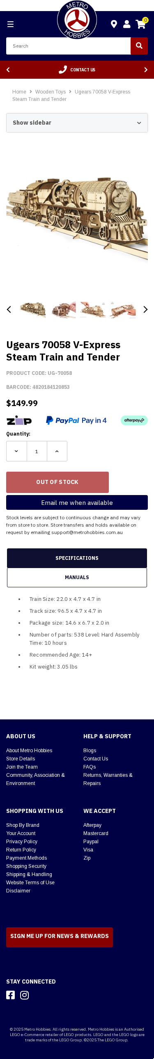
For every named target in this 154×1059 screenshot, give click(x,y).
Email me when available (77, 503)
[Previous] (8, 70)
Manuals (77, 577)
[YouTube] (39, 995)
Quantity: (18, 434)
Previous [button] (9, 309)
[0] (140, 25)
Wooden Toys (51, 92)
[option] (77, 70)
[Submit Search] (139, 46)
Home (19, 92)
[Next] (146, 70)
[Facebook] (10, 995)
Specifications (77, 558)
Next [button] (145, 309)
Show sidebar (32, 122)
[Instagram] (24, 995)
